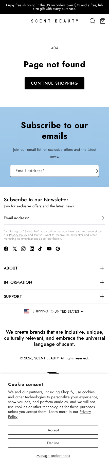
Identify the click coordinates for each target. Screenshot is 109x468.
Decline (53, 443)
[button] (8, 21)
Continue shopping (54, 83)
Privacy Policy (18, 235)
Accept (53, 430)
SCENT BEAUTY (46, 358)
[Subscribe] (96, 171)
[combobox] (70, 311)
